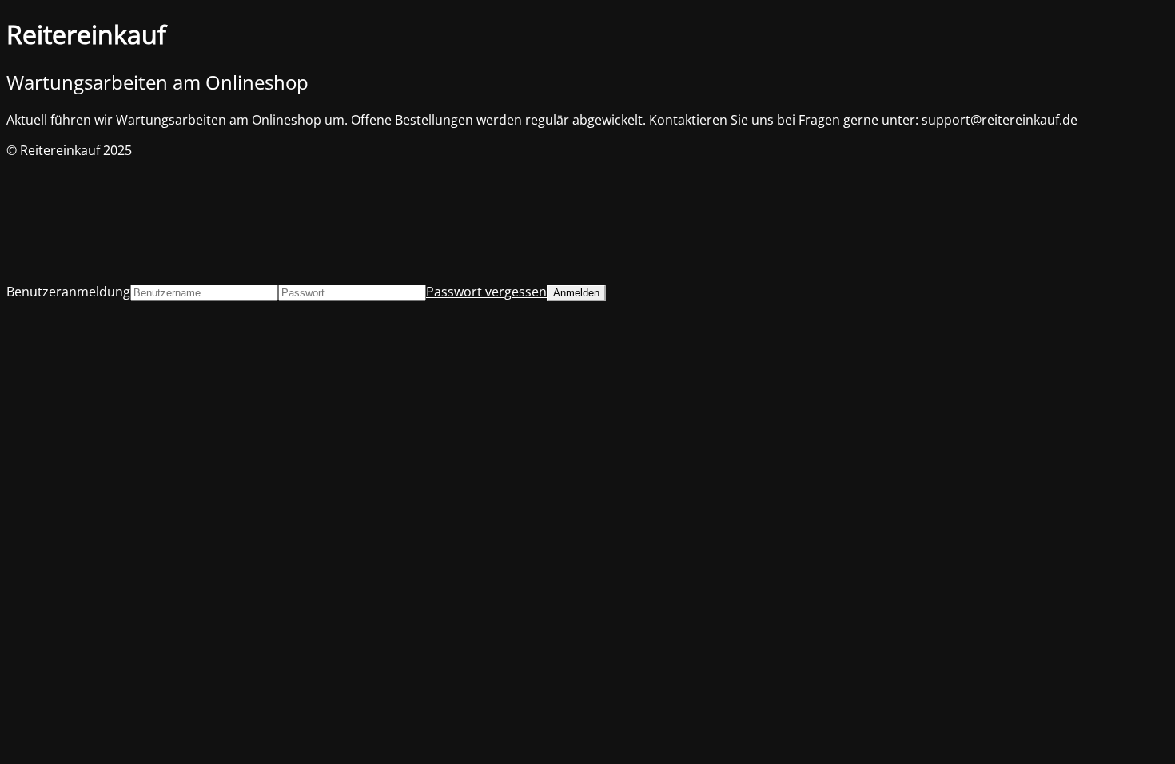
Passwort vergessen (486, 291)
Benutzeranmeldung (68, 291)
